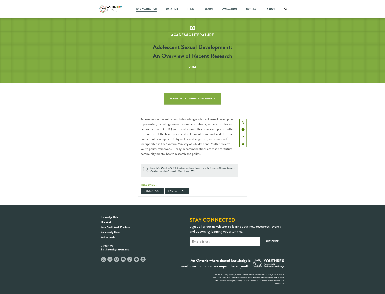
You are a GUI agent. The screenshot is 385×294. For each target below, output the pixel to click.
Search (285, 11)
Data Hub (172, 9)
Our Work (106, 222)
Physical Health (177, 191)
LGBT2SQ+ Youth (152, 191)
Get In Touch (108, 237)
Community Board (110, 232)
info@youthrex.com (118, 249)
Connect (251, 9)
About (271, 9)
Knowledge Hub (146, 9)
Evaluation (229, 9)
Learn (209, 9)
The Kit (191, 9)
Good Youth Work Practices (115, 227)
